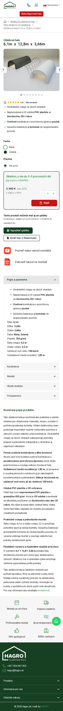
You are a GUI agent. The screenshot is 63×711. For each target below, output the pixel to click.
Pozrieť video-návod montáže (33, 250)
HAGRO (45, 706)
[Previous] (3, 70)
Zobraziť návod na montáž (31, 262)
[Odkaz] (28, 5)
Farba (7, 141)
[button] (36, 5)
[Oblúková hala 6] (31, 70)
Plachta (8, 159)
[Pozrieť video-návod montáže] (9, 250)
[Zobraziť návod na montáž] (9, 261)
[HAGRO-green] (9, 5)
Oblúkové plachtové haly (22, 21)
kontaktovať (44, 590)
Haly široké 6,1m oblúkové (17, 24)
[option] (5, 147)
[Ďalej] (59, 70)
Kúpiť (46, 202)
